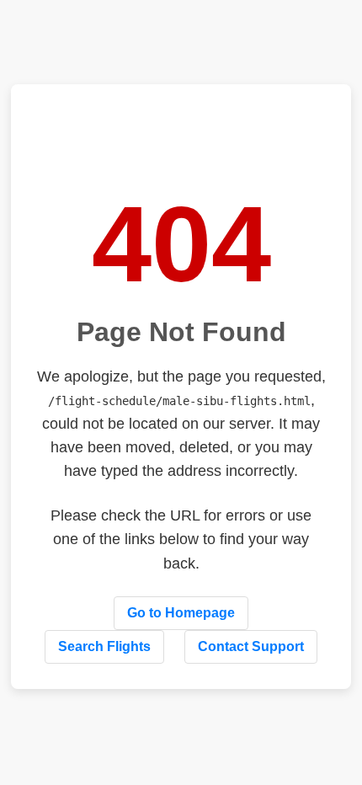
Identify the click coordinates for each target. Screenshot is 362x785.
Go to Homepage (181, 613)
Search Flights (104, 646)
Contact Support (251, 646)
